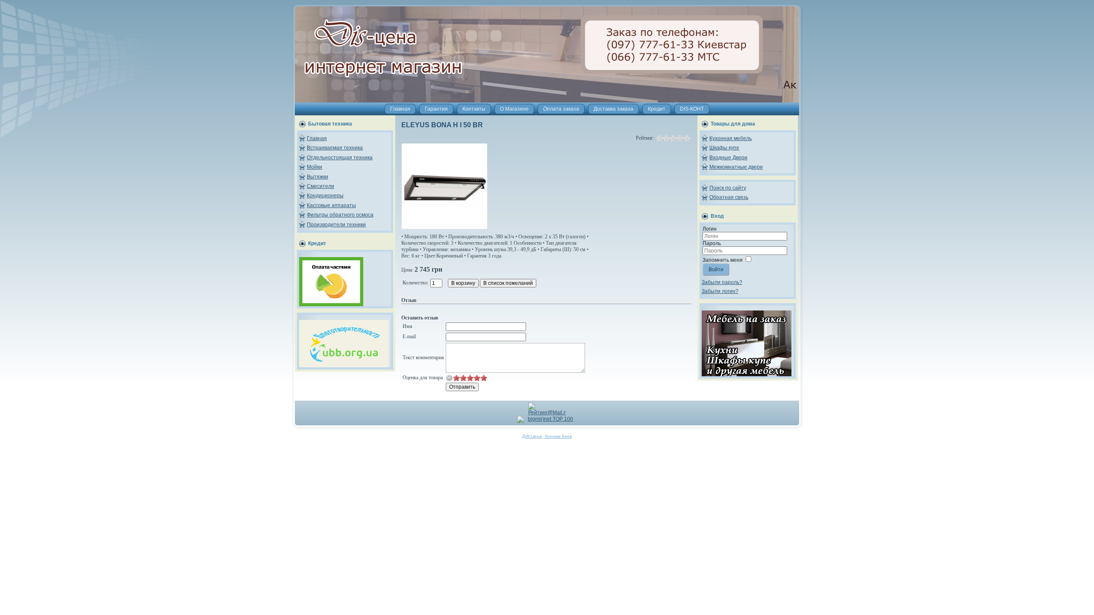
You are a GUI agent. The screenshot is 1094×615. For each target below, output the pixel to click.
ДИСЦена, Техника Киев (547, 436)
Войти (716, 269)
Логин (710, 229)
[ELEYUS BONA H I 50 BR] (444, 227)
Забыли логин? (720, 291)
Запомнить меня (723, 260)
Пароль (712, 243)
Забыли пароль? (722, 282)
